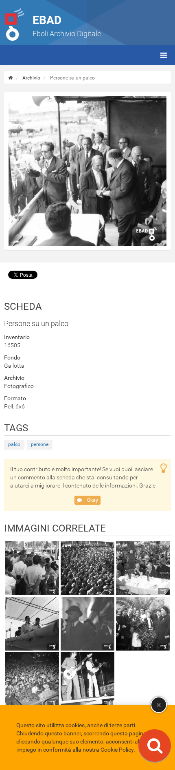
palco (14, 444)
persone (39, 444)
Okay (92, 500)
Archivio (31, 78)
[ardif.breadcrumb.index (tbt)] (10, 78)
